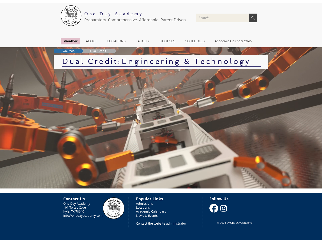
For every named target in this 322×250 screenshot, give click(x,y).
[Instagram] (223, 208)
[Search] (253, 18)
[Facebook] (213, 208)
